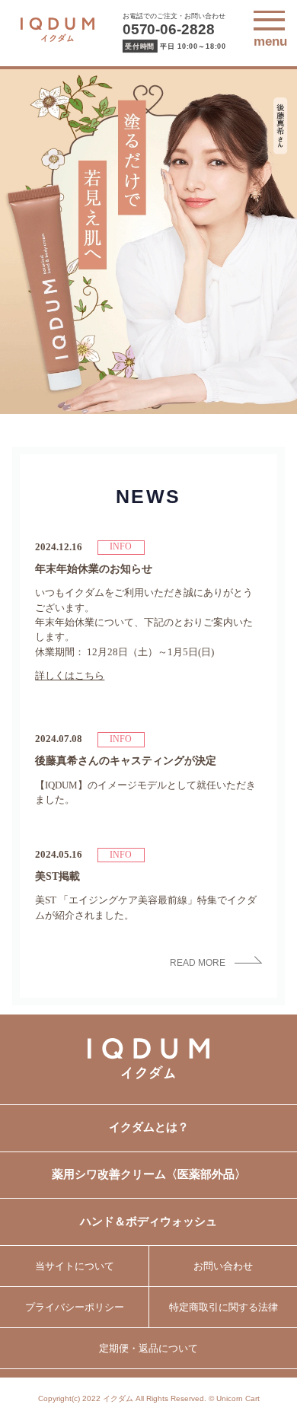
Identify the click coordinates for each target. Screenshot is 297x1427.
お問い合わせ (223, 1266)
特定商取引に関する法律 (223, 1307)
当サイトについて (74, 1266)
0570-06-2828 (169, 29)
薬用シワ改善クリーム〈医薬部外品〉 (149, 1174)
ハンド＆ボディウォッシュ (148, 1221)
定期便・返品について (148, 1348)
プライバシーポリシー (74, 1307)
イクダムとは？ (149, 1127)
